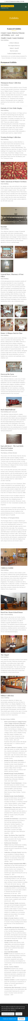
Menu (25, 6)
